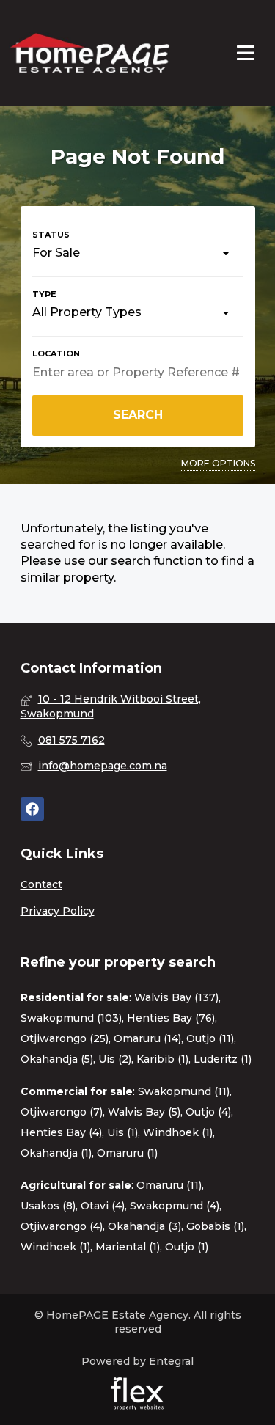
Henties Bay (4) (61, 1132)
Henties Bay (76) (171, 1018)
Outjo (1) (186, 1246)
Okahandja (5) (57, 1059)
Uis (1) (122, 1132)
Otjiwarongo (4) (62, 1226)
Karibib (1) (162, 1059)
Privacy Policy (58, 910)
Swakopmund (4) (174, 1205)
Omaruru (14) (147, 1038)
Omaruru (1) (127, 1153)
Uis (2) (114, 1059)
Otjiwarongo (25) (65, 1038)
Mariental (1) (127, 1246)
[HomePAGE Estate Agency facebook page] (32, 809)
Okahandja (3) (144, 1226)
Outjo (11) (210, 1038)
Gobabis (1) (215, 1226)
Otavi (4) (103, 1205)
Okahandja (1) (56, 1153)
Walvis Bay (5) (144, 1111)
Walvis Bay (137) (176, 997)
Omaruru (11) (169, 1185)
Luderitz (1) (223, 1059)
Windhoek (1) (178, 1132)
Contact (41, 884)
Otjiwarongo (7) (62, 1111)
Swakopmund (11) (184, 1091)
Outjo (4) (208, 1111)
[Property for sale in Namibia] (89, 53)
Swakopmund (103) (71, 1018)
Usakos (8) (48, 1205)
